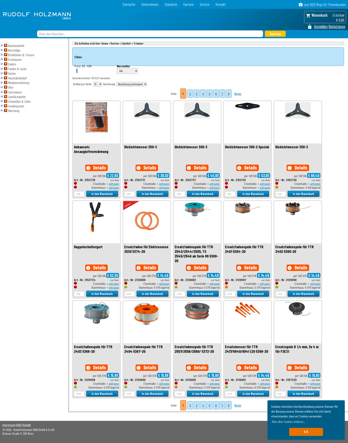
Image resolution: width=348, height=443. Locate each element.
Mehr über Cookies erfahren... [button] (288, 421)
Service (204, 4)
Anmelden (321, 26)
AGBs (19, 425)
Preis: (78, 66)
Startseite (129, 4)
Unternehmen (149, 4)
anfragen (114, 184)
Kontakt (220, 4)
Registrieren (336, 26)
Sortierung (109, 84)
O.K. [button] (306, 432)
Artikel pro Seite (82, 84)
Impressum (9, 425)
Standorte (171, 4)
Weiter (237, 93)
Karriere (188, 4)
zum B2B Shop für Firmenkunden (325, 4)
